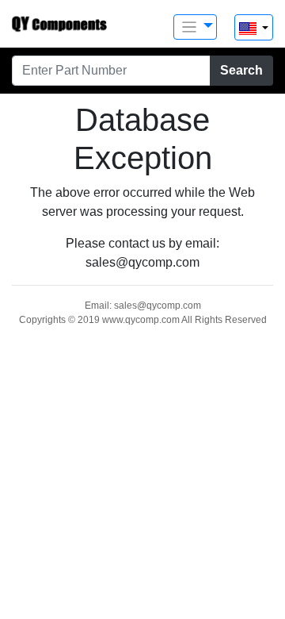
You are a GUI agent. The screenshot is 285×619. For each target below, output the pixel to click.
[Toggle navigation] (195, 27)
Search (241, 70)
